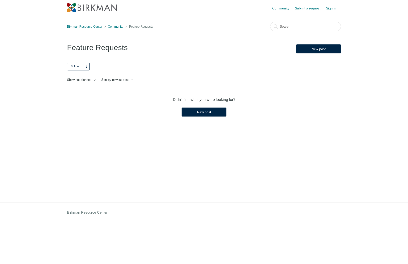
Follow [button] (75, 66)
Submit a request (307, 8)
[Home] (92, 11)
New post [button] (319, 49)
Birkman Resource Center (84, 26)
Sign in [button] (331, 8)
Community (280, 8)
